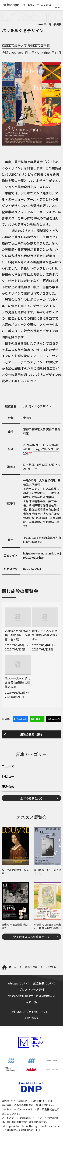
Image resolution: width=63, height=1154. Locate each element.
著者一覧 (31, 1002)
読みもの (8, 787)
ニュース (8, 766)
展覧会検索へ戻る (31, 734)
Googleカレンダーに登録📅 (41, 451)
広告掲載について (44, 983)
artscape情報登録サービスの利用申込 (31, 996)
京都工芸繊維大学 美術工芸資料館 (26, 45)
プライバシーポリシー (38, 1011)
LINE (38, 718)
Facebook (22, 718)
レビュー (8, 776)
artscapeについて (19, 983)
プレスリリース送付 (31, 989)
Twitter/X (55, 718)
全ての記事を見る (31, 798)
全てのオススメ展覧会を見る (31, 937)
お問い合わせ (31, 1017)
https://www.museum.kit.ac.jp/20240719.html (42, 555)
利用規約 (17, 1011)
